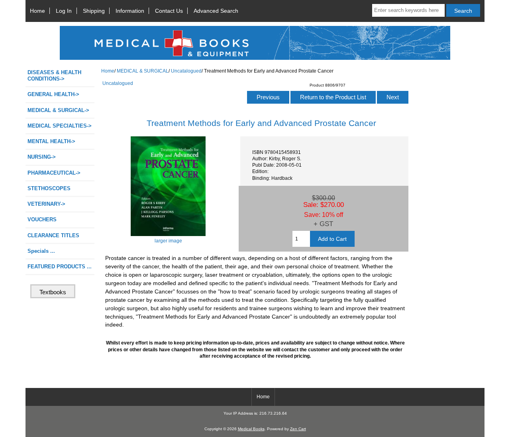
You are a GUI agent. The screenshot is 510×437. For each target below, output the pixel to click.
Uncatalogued (186, 70)
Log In (64, 11)
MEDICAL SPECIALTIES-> (59, 126)
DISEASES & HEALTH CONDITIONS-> (54, 75)
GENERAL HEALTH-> (53, 94)
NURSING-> (41, 157)
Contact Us (169, 11)
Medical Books (251, 429)
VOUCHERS (42, 219)
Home (37, 11)
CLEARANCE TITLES (53, 235)
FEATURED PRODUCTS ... (59, 267)
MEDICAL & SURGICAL (143, 70)
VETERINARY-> (46, 204)
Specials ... (41, 251)
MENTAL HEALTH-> (51, 141)
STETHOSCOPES (49, 188)
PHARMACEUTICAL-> (53, 173)
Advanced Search (216, 11)
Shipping (94, 11)
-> (58, 110)
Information (130, 11)
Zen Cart (298, 429)
